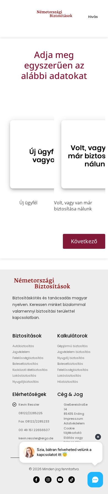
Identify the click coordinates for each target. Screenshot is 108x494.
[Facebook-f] (36, 479)
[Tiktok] (71, 479)
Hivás (93, 16)
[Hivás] (93, 10)
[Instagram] (48, 479)
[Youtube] (60, 479)
